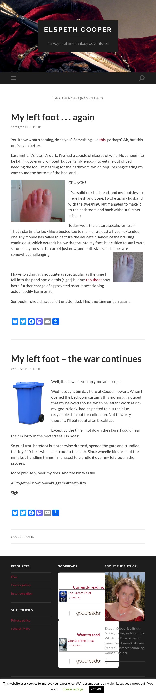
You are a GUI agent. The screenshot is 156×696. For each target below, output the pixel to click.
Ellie (37, 127)
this (102, 139)
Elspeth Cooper (78, 29)
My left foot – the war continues (76, 358)
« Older (22, 536)
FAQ (14, 576)
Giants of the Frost (81, 640)
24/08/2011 (19, 369)
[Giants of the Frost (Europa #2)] (63, 650)
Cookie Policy (20, 629)
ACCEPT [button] (96, 689)
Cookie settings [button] (73, 689)
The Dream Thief (79, 593)
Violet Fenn (75, 597)
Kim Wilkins (75, 645)
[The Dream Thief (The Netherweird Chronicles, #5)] (63, 601)
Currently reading (88, 587)
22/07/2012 (19, 127)
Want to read (88, 634)
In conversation (22, 593)
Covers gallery (21, 585)
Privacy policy (20, 620)
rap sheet (94, 279)
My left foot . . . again (53, 116)
